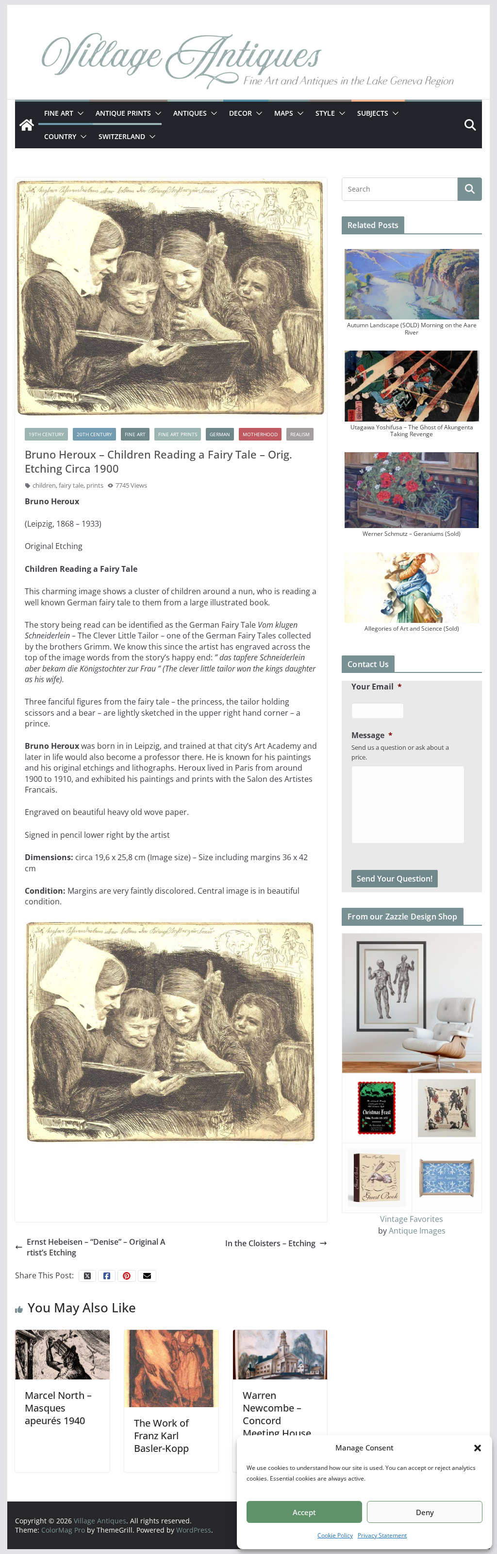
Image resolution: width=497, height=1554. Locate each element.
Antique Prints (123, 113)
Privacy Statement (382, 1535)
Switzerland (122, 136)
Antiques (190, 113)
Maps (283, 113)
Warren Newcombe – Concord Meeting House (277, 1414)
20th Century (94, 434)
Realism (300, 434)
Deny (425, 1512)
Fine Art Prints (177, 434)
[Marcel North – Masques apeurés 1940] (62, 1354)
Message (372, 735)
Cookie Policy (335, 1535)
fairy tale (71, 485)
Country (60, 136)
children (44, 485)
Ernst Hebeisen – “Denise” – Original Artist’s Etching (96, 1247)
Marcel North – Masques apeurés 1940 (58, 1408)
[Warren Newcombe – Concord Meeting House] (280, 1354)
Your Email (376, 687)
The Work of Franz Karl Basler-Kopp (161, 1435)
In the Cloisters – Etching (270, 1243)
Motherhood (260, 434)
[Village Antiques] (248, 63)
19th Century (46, 434)
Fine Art (58, 113)
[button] (477, 1448)
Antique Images (417, 1230)
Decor (240, 113)
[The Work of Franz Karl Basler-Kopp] (171, 1367)
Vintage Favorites (411, 1219)
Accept (304, 1512)
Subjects (372, 113)
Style (325, 113)
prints (94, 485)
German (220, 434)
